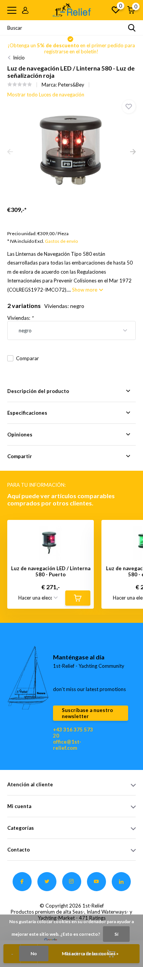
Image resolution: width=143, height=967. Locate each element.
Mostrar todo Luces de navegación (45, 94)
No (34, 953)
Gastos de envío (61, 241)
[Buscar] (132, 28)
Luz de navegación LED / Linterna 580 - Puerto (50, 571)
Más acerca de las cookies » (90, 953)
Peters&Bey (71, 85)
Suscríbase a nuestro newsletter (87, 713)
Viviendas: (20, 318)
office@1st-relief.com (67, 745)
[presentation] (10, 152)
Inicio (19, 58)
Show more (85, 290)
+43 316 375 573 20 (73, 732)
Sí (116, 934)
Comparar (27, 358)
